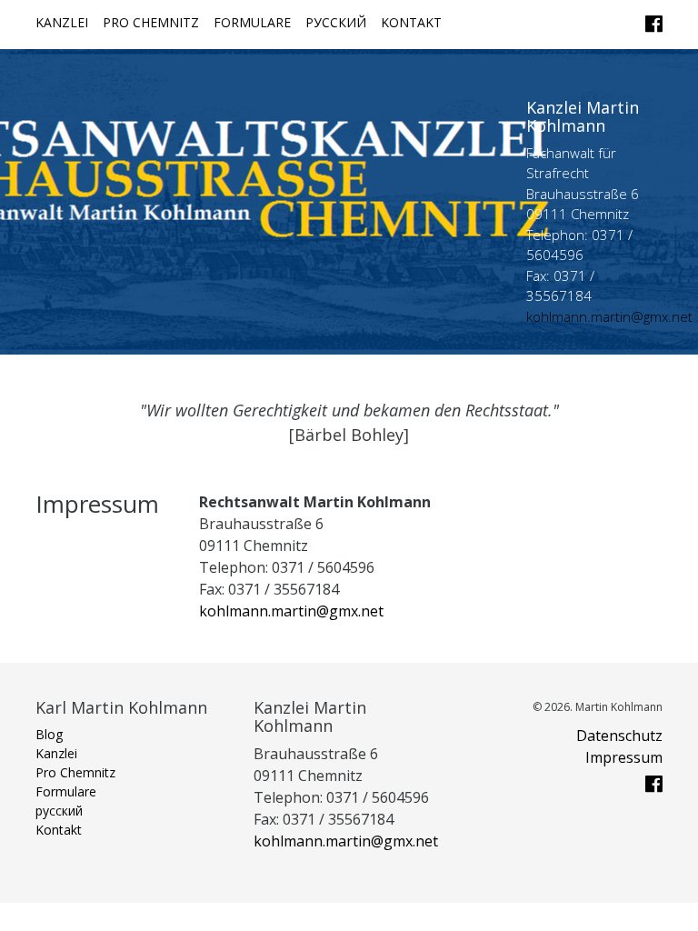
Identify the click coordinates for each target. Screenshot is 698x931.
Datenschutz (619, 736)
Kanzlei (61, 22)
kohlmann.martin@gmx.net (609, 316)
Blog (49, 734)
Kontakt (411, 22)
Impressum (624, 757)
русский (335, 22)
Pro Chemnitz (151, 22)
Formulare (252, 22)
